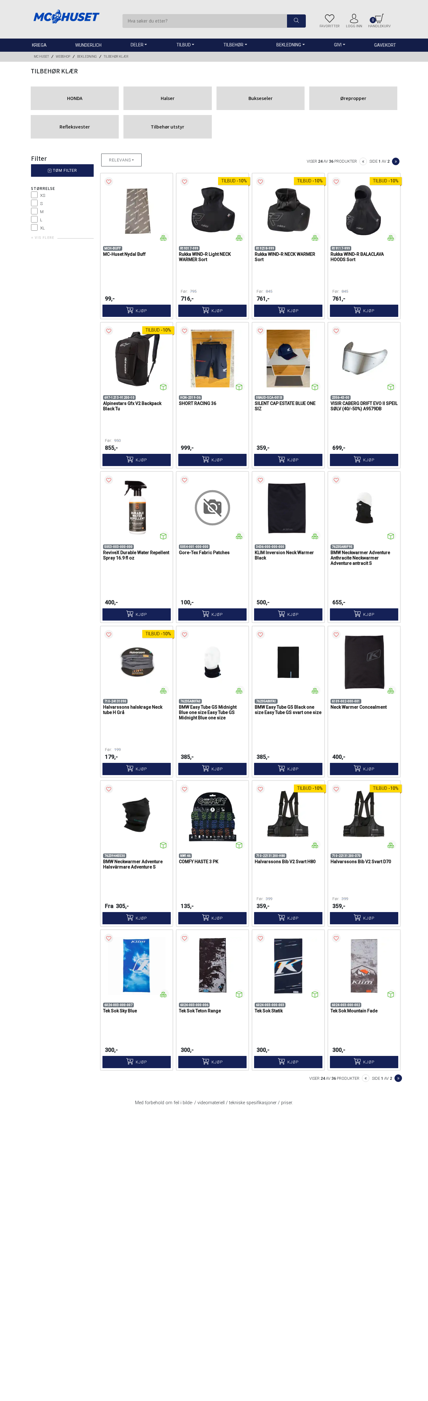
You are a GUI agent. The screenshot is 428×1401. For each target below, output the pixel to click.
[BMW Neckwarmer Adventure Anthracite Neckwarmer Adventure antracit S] (364, 508)
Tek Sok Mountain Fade (354, 1010)
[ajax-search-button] (296, 21)
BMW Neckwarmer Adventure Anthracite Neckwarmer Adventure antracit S (360, 558)
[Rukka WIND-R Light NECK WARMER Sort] (212, 209)
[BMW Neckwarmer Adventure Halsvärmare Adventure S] (136, 817)
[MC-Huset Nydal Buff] (136, 209)
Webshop (63, 56)
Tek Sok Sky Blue (120, 1010)
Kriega (39, 45)
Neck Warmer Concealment (359, 707)
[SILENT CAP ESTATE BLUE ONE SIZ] (288, 358)
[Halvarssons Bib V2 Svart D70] (364, 817)
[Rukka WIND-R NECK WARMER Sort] (288, 209)
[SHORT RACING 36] (212, 358)
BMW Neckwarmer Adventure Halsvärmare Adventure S (133, 864)
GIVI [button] (338, 44)
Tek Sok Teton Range (200, 1010)
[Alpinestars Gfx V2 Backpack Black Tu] (136, 358)
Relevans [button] (120, 160)
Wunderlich (88, 45)
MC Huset (41, 56)
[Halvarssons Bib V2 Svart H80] (288, 817)
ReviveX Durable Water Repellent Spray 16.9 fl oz (136, 555)
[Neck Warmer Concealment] (364, 662)
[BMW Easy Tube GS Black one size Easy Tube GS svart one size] (288, 662)
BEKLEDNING (87, 56)
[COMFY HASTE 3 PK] (212, 817)
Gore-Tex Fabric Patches (204, 552)
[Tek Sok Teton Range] (212, 966)
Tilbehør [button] (233, 44)
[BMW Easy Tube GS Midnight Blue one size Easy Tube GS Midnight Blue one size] (212, 662)
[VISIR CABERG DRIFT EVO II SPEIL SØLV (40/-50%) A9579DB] (364, 358)
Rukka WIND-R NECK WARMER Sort (285, 257)
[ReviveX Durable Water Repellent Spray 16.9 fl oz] (136, 508)
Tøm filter (64, 170)
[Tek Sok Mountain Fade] (364, 966)
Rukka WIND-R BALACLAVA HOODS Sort (357, 257)
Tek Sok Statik (269, 1010)
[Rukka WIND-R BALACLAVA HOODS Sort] (364, 209)
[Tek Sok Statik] (288, 966)
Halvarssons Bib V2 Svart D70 (361, 861)
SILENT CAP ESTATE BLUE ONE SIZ (285, 406)
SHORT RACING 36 (197, 403)
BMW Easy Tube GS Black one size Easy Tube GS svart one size (288, 710)
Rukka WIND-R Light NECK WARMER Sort (205, 257)
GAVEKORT (385, 45)
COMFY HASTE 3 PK (198, 861)
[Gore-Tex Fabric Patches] (212, 508)
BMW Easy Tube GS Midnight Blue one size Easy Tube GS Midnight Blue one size (208, 712)
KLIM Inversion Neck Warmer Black (284, 555)
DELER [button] (137, 44)
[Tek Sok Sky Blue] (136, 966)
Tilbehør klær (116, 56)
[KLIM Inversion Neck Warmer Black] (288, 508)
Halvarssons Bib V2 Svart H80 (285, 861)
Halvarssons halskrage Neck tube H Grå (132, 710)
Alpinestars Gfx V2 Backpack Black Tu (132, 406)
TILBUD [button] (183, 44)
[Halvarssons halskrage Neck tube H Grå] (136, 662)
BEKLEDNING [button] (288, 44)
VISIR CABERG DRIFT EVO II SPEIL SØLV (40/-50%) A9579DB (364, 406)
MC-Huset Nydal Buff (124, 254)
